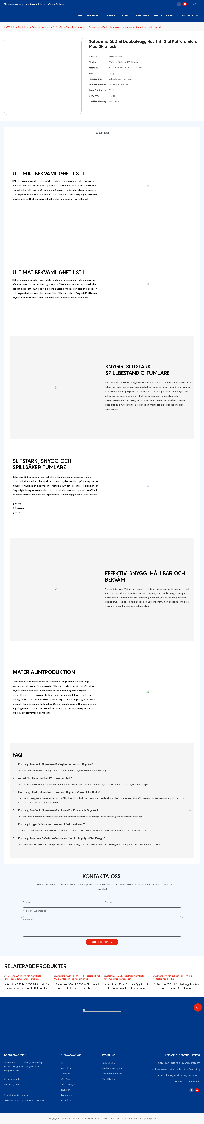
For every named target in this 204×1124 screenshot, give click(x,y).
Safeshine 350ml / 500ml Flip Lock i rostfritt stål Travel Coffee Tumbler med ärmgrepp (77, 986)
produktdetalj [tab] (102, 132)
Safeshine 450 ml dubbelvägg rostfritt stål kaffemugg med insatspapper (126, 986)
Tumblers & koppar (42, 27)
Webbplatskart (130, 1118)
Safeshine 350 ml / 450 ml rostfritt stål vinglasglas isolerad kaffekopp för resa (27, 986)
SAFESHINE (9, 27)
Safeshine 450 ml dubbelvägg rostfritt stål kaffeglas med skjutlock (176, 986)
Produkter (23, 27)
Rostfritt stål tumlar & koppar (70, 27)
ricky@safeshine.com (23, 1095)
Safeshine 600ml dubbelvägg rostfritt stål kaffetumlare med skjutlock (125, 27)
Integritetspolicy (148, 1118)
